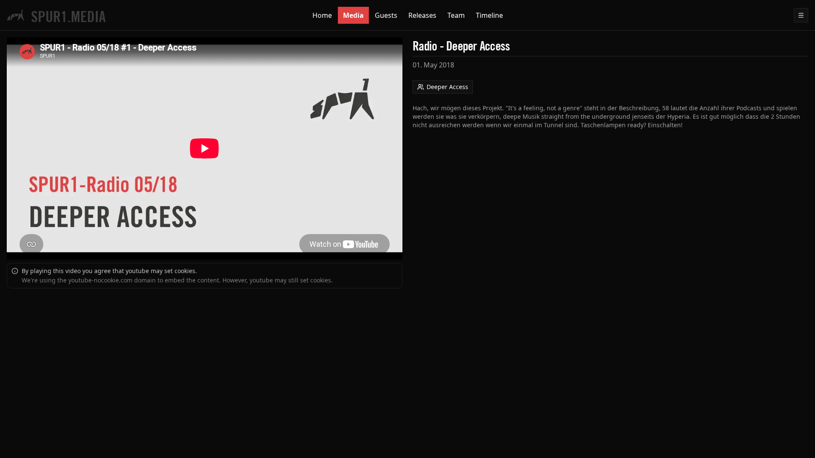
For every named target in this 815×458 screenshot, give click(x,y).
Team (456, 15)
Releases (422, 15)
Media (353, 15)
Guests (386, 15)
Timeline (489, 15)
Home (322, 15)
